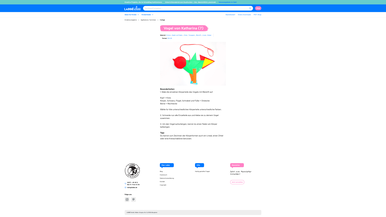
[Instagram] (127, 199)
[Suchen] (250, 8)
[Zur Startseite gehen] (132, 8)
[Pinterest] (133, 199)
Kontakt (162, 181)
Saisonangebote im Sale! (228, 2)
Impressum (163, 175)
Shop (258, 8)
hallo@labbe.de (132, 187)
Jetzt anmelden (237, 182)
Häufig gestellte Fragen (202, 171)
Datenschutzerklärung (167, 178)
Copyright (163, 185)
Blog (161, 171)
